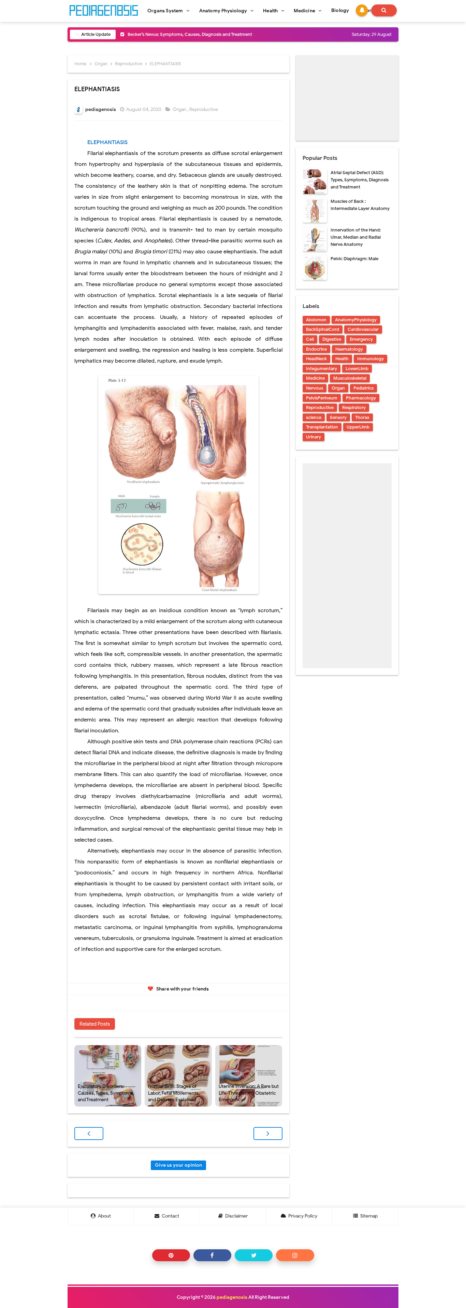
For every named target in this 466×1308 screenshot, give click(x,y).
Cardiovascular (363, 329)
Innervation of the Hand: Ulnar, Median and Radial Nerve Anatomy (356, 237)
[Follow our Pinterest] (171, 1255)
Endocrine (316, 349)
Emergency (361, 339)
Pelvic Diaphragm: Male (354, 259)
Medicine (315, 378)
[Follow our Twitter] (254, 1255)
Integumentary (321, 368)
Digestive (331, 339)
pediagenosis (232, 1297)
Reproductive (204, 109)
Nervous (314, 388)
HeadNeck (316, 359)
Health (342, 359)
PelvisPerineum (321, 398)
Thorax (362, 417)
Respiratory (354, 407)
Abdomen (316, 320)
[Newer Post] (88, 1133)
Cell (310, 339)
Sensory (338, 417)
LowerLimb (357, 368)
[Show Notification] (362, 10)
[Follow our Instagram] (295, 1255)
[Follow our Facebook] (212, 1255)
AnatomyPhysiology (356, 320)
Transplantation (322, 427)
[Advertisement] (347, 98)
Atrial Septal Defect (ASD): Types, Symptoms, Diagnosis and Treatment (360, 180)
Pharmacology (361, 398)
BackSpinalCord (322, 329)
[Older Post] (267, 1133)
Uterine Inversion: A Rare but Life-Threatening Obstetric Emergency (249, 1092)
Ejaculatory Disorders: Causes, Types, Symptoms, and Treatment (106, 1092)
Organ (180, 109)
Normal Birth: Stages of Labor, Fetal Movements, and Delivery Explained (174, 1092)
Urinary (313, 437)
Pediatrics (363, 388)
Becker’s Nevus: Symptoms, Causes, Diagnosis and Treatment (190, 34)
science (313, 417)
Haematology (349, 349)
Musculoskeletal (349, 378)
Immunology (370, 359)
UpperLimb (358, 427)
